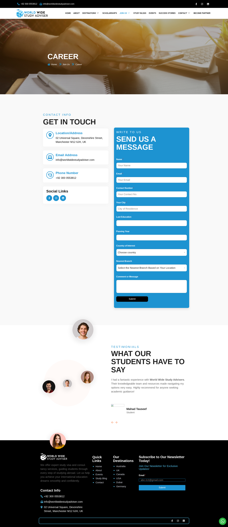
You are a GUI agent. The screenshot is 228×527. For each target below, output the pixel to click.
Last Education (123, 217)
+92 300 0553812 (66, 177)
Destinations (89, 13)
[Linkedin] (208, 4)
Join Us (123, 13)
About (76, 13)
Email (119, 174)
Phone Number (67, 173)
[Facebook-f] (196, 4)
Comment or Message (127, 277)
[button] (152, 422)
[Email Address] (50, 157)
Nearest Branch (124, 261)
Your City (121, 202)
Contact (182, 13)
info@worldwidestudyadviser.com (75, 159)
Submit (132, 299)
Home (68, 13)
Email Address (66, 155)
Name (119, 159)
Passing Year (122, 231)
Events (152, 13)
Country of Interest (125, 246)
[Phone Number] (50, 175)
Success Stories (167, 13)
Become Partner (202, 13)
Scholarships (109, 13)
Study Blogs (139, 13)
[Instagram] (202, 4)
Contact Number (125, 188)
